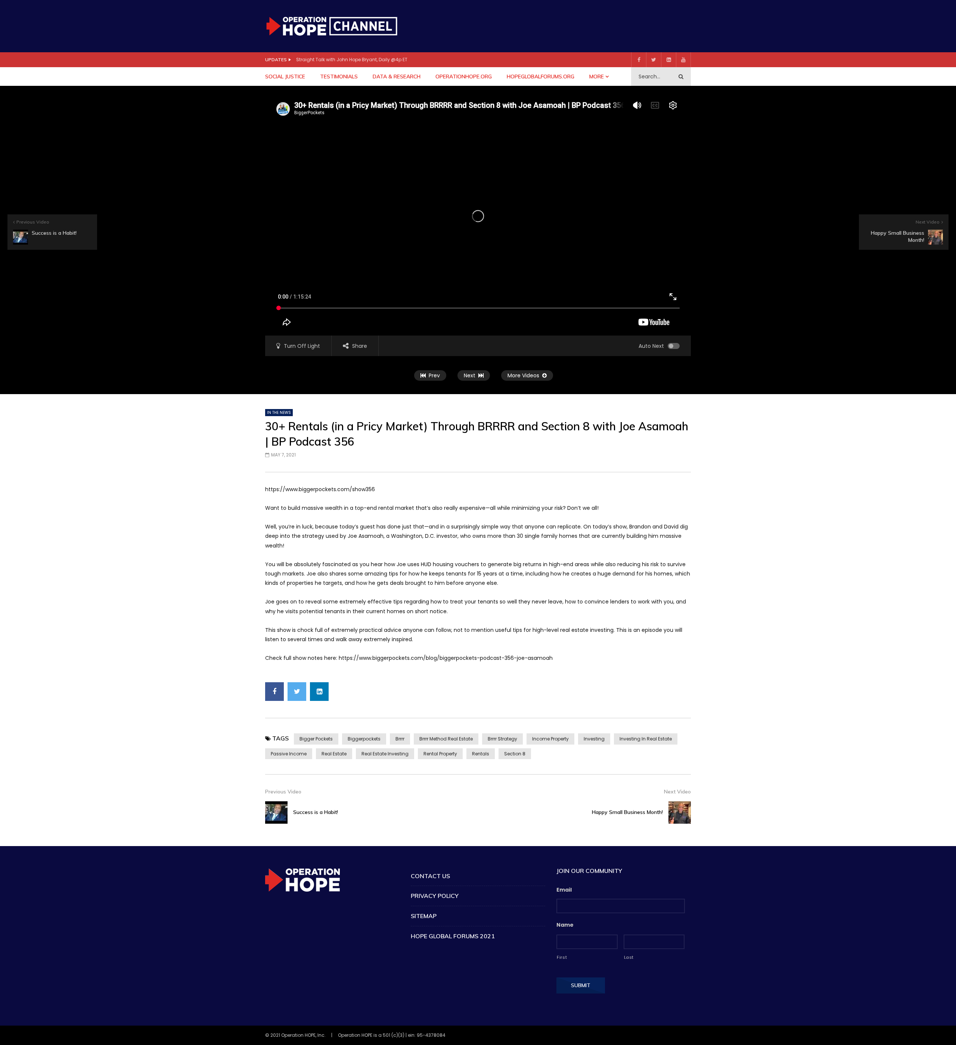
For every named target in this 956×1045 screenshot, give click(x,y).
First (562, 957)
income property (550, 739)
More (596, 76)
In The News (279, 412)
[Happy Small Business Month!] (679, 812)
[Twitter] (653, 59)
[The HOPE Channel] (331, 26)
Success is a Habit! (315, 812)
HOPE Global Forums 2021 (453, 936)
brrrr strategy (502, 739)
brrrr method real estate (446, 739)
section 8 (514, 754)
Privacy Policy (435, 895)
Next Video (677, 791)
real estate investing (385, 754)
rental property (440, 754)
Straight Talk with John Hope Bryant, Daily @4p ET (351, 59)
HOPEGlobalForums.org (540, 76)
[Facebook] (638, 59)
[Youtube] (683, 59)
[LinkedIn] (668, 59)
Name (565, 924)
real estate (334, 754)
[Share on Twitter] (297, 691)
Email (564, 889)
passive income (289, 754)
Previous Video (283, 791)
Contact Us (430, 876)
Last (629, 957)
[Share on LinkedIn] (319, 691)
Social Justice (285, 76)
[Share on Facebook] (274, 691)
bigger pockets (316, 739)
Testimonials (339, 76)
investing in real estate (646, 739)
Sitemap (424, 916)
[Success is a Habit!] (276, 812)
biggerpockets (364, 739)
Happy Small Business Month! (627, 812)
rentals (480, 754)
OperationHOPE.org (463, 76)
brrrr (399, 739)
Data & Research (396, 76)
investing (594, 739)
